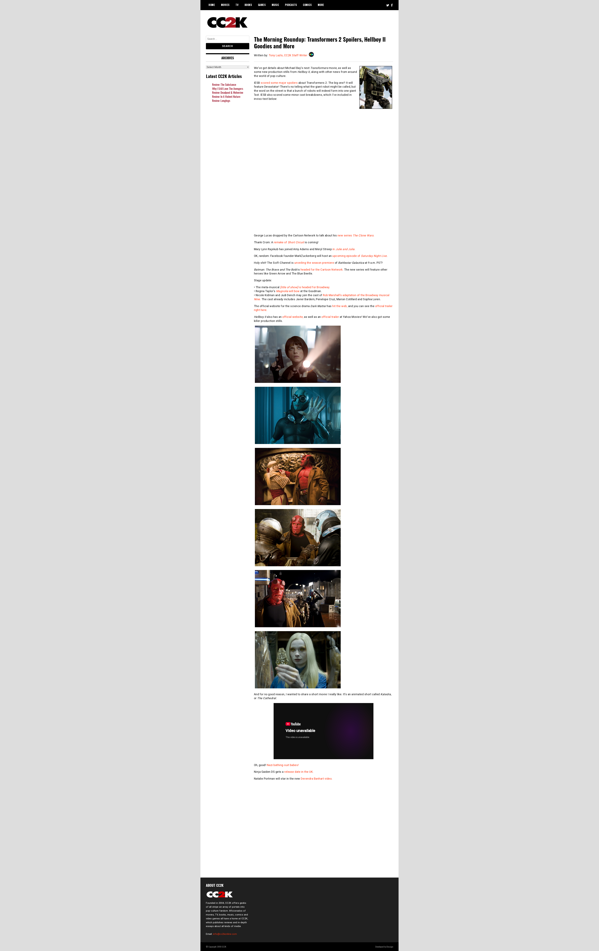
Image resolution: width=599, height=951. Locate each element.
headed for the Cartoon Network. (322, 269)
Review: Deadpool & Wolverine (227, 92)
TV (237, 5)
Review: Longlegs (221, 101)
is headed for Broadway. (305, 287)
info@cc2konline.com (225, 934)
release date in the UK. (299, 771)
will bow (288, 291)
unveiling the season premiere (314, 262)
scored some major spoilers (279, 82)
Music (275, 5)
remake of (289, 242)
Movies (225, 5)
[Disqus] (323, 831)
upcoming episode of (360, 255)
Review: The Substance (224, 84)
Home (212, 5)
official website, (292, 316)
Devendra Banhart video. (316, 778)
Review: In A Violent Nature (226, 97)
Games (262, 5)
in (344, 249)
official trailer (330, 316)
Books (248, 5)
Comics (307, 5)
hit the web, (339, 306)
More (321, 5)
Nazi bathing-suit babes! (283, 765)
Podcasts (291, 5)
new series (356, 235)
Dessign (390, 946)
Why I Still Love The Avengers (227, 89)
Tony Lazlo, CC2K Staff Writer (288, 55)
